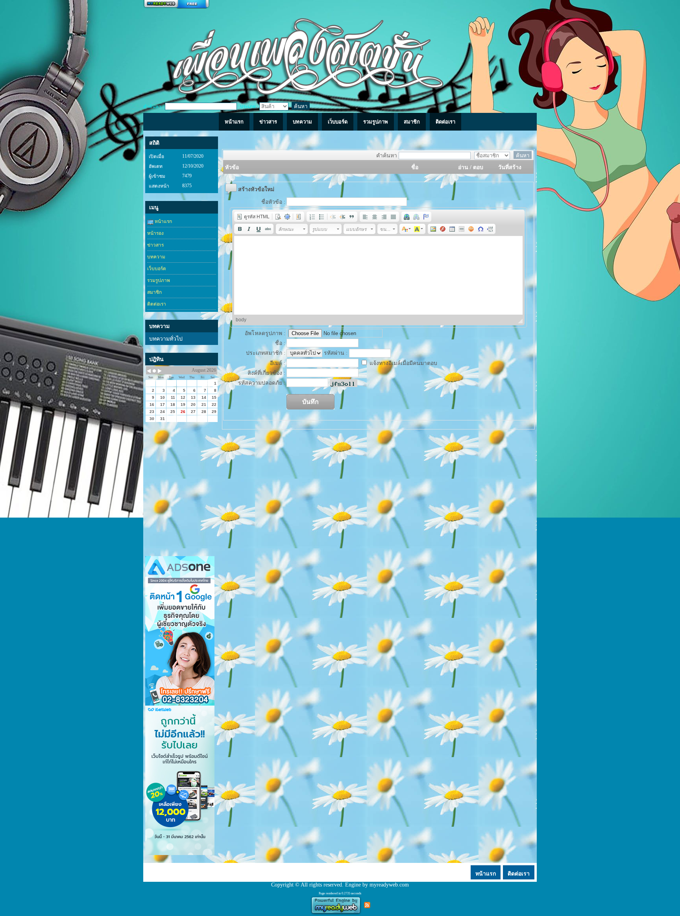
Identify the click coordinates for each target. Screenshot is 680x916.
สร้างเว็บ (176, 4)
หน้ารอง (155, 233)
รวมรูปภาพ (158, 280)
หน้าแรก (162, 221)
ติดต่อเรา (156, 304)
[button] (253, 216)
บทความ (156, 257)
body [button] (241, 320)
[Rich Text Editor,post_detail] (378, 275)
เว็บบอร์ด (156, 268)
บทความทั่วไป (166, 339)
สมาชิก (154, 292)
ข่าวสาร (155, 245)
